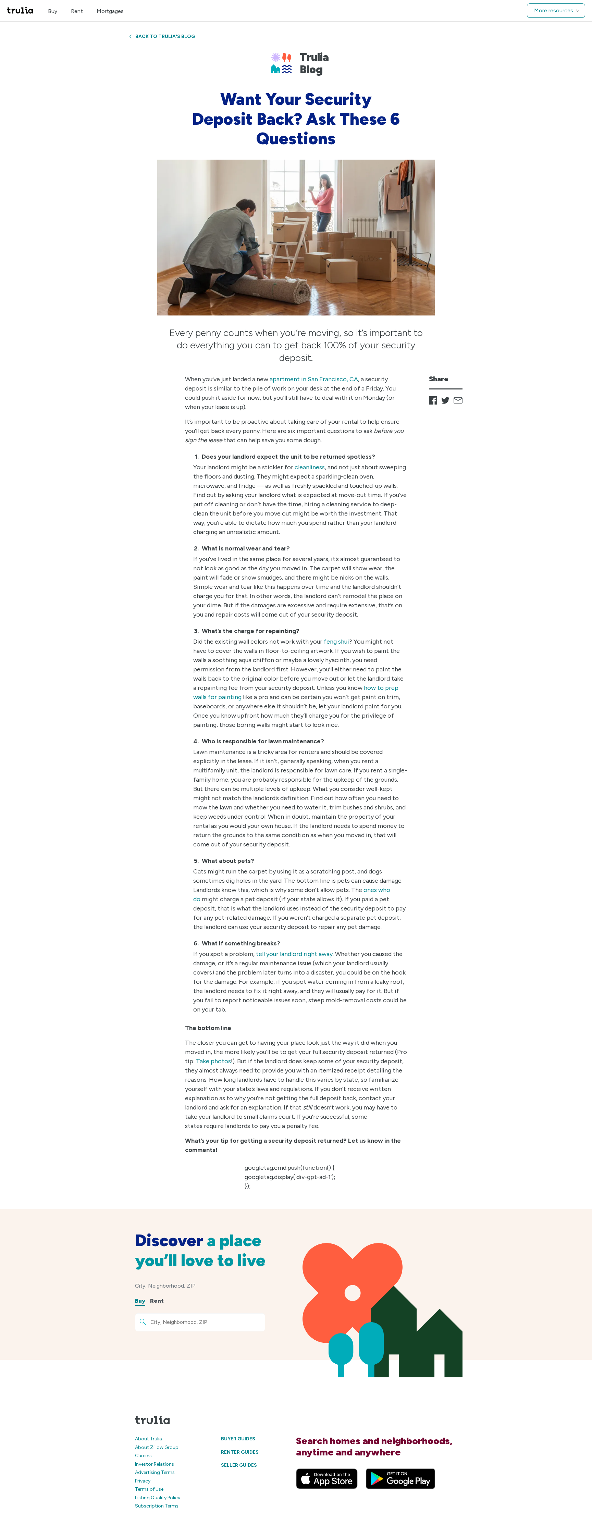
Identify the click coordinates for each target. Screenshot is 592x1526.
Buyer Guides (238, 1439)
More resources (553, 10)
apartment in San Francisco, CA (314, 379)
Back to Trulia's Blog (165, 36)
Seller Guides (239, 1465)
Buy (52, 11)
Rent (77, 11)
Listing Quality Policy (157, 1498)
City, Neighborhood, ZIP (165, 1285)
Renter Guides (240, 1452)
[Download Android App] (400, 1478)
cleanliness (310, 467)
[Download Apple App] (327, 1478)
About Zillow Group (156, 1447)
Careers (143, 1456)
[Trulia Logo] (20, 11)
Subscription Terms (156, 1506)
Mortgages (110, 11)
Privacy (142, 1481)
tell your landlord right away (294, 954)
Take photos (213, 1061)
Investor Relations (154, 1464)
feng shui (336, 641)
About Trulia (148, 1439)
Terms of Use (149, 1489)
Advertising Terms (155, 1472)
